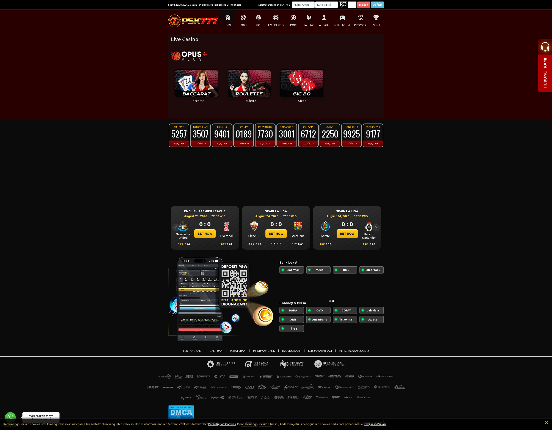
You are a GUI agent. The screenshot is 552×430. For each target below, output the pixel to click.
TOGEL (243, 25)
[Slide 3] (277, 244)
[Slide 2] (274, 244)
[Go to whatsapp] (10, 417)
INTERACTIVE (342, 25)
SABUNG (309, 25)
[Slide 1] (271, 244)
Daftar (377, 4)
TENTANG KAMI (192, 350)
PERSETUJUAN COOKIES (354, 350)
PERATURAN (238, 350)
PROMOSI (360, 25)
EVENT (376, 25)
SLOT (259, 25)
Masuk (363, 4)
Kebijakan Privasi (375, 424)
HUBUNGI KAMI (291, 350)
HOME (228, 25)
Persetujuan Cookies (222, 424)
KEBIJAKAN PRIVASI (320, 350)
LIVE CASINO (276, 25)
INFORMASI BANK (264, 350)
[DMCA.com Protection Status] (181, 411)
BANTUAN (216, 350)
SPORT (293, 25)
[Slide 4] (280, 244)
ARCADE (324, 25)
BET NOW (227, 233)
